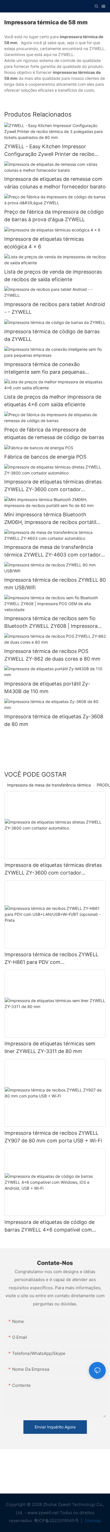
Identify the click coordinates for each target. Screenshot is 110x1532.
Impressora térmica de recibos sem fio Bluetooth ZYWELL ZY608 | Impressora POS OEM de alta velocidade (51, 622)
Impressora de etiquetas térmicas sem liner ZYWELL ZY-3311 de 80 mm (50, 1047)
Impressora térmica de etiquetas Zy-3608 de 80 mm (53, 720)
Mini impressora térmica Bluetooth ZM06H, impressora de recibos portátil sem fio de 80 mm (50, 519)
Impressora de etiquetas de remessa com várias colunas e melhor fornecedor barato (55, 183)
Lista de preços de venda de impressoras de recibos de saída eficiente (53, 275)
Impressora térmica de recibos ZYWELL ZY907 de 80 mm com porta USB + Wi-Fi (53, 1137)
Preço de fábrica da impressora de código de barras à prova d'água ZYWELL (54, 215)
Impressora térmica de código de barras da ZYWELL (52, 335)
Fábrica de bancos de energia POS (45, 457)
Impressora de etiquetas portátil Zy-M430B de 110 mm (47, 687)
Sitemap (92, 1520)
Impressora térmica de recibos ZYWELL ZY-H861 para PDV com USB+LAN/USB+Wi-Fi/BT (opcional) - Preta (51, 958)
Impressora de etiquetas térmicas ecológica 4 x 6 (44, 243)
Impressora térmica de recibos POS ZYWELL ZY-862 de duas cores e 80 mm (52, 655)
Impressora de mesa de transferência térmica (49, 785)
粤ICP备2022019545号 (57, 1520)
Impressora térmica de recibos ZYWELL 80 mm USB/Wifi (55, 583)
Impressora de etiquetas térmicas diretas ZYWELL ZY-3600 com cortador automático (53, 486)
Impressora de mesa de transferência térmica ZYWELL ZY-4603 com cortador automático (52, 551)
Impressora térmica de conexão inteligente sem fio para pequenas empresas (44, 368)
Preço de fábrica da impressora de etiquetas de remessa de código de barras (54, 433)
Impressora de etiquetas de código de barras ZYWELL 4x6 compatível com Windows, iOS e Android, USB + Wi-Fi (49, 1226)
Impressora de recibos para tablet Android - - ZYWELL (54, 308)
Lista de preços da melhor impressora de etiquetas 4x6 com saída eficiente (52, 400)
